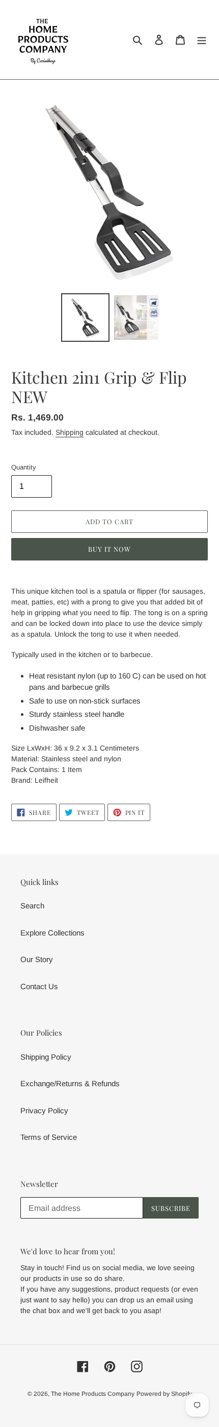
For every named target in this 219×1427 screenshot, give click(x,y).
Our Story (36, 959)
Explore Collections (52, 932)
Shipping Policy (45, 1056)
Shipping (70, 432)
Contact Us (39, 986)
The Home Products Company (92, 1393)
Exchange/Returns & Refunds (70, 1083)
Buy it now (109, 549)
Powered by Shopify (164, 1393)
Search (32, 905)
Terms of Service (48, 1137)
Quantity (23, 467)
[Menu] (201, 40)
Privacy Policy (44, 1110)
